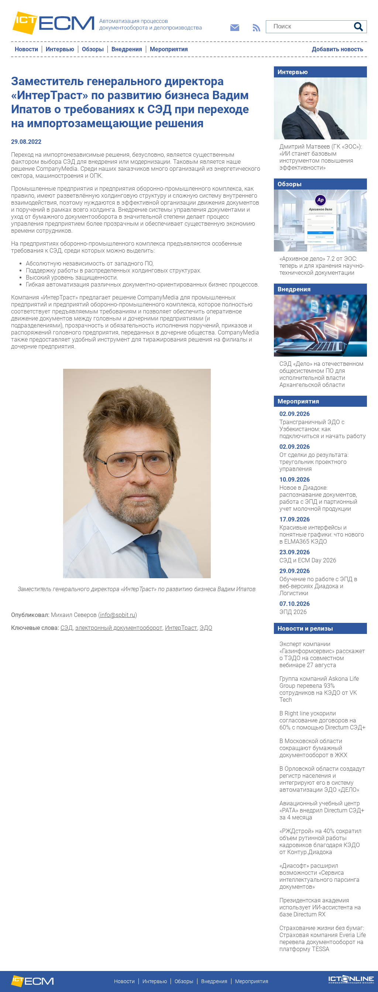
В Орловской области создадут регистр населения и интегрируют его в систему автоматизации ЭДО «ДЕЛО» (322, 779)
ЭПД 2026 (293, 611)
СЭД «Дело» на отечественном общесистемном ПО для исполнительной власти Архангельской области (321, 374)
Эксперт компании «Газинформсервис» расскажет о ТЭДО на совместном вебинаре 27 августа (322, 655)
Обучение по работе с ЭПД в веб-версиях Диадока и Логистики (318, 586)
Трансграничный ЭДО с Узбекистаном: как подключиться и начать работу (322, 429)
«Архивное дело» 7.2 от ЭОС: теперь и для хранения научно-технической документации (321, 265)
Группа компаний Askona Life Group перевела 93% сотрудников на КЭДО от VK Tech (319, 689)
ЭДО (206, 627)
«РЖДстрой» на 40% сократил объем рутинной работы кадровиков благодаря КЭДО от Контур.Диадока (320, 842)
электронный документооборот (118, 627)
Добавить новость (337, 49)
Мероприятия (169, 49)
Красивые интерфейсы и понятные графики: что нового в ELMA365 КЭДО (321, 534)
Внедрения (126, 49)
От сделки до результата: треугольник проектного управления (313, 461)
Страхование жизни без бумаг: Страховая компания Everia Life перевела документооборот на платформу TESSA (322, 939)
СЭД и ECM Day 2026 (307, 560)
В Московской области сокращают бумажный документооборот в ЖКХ (313, 748)
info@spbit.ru (117, 614)
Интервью (60, 49)
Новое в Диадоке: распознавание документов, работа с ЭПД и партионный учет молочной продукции (318, 498)
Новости (26, 49)
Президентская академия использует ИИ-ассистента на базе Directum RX (320, 907)
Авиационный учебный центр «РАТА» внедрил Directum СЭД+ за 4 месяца (321, 810)
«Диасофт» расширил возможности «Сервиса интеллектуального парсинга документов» (319, 876)
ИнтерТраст (181, 627)
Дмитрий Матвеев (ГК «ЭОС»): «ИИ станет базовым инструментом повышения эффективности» (320, 157)
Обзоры (93, 49)
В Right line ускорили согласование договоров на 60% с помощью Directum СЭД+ (322, 720)
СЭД (67, 627)
